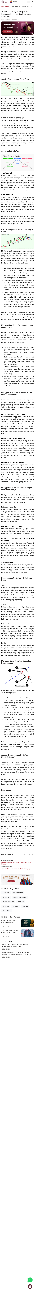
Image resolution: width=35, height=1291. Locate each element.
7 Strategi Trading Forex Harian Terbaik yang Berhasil (9, 931)
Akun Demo (6, 892)
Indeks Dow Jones (8, 902)
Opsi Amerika (7, 911)
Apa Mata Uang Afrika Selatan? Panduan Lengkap (15, 869)
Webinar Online (25, 7)
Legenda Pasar (15, 7)
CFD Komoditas (18, 892)
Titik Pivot (25, 906)
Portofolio (15, 906)
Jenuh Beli (6, 906)
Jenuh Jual (21, 902)
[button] (30, 1286)
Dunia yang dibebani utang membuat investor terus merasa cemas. (15, 945)
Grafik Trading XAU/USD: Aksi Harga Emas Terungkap (9, 921)
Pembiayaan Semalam (19, 897)
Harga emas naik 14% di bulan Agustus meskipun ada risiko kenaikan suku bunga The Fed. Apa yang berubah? (16, 953)
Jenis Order (6, 897)
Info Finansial (5, 7)
